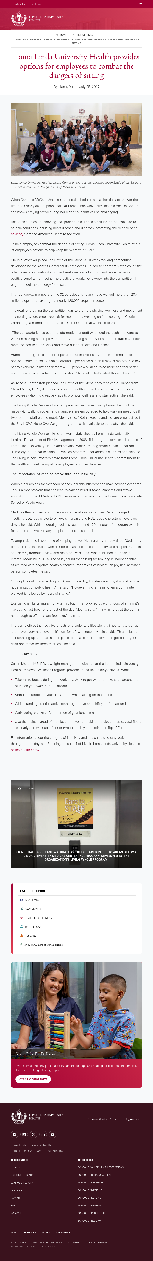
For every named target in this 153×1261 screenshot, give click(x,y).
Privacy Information (100, 1242)
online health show (25, 750)
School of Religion (90, 1220)
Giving (46, 1232)
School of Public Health (93, 1213)
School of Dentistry (90, 1182)
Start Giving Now (33, 1079)
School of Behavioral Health (96, 1174)
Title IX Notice (18, 1242)
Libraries (16, 1190)
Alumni (15, 1167)
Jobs (13, 1232)
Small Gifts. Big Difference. (36, 1054)
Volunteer (29, 1232)
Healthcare (37, 4)
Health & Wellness (38, 917)
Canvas (15, 1198)
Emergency (63, 1232)
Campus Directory (22, 1182)
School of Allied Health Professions (101, 1167)
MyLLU (14, 1205)
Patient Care (34, 926)
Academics (32, 899)
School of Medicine (90, 1190)
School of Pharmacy (91, 1205)
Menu (141, 4)
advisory (17, 234)
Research (31, 935)
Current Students (22, 1175)
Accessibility (75, 1242)
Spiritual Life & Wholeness (43, 944)
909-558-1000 (56, 1151)
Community (33, 908)
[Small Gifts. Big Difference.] (76, 1010)
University (19, 4)
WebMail (16, 1213)
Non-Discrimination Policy (47, 1242)
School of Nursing (89, 1197)
